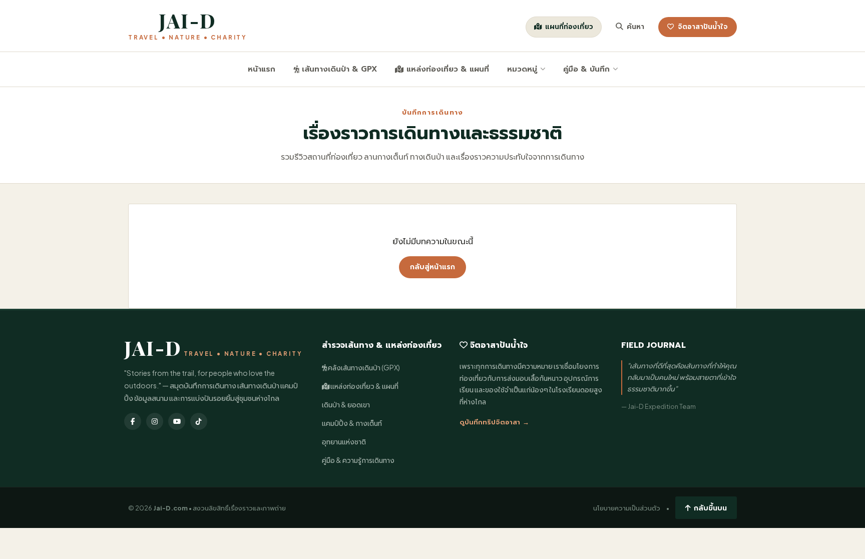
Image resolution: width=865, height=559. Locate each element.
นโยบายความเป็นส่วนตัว (626, 508)
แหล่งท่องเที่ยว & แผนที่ (447, 69)
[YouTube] (176, 421)
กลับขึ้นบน (710, 507)
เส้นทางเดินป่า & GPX (339, 69)
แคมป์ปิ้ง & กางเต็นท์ (352, 423)
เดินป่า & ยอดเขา (346, 404)
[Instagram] (154, 421)
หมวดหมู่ (522, 69)
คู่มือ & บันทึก (586, 69)
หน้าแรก (261, 69)
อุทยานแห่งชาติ (344, 441)
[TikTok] (198, 421)
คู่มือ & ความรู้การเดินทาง (358, 460)
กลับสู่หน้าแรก (432, 267)
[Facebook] (132, 421)
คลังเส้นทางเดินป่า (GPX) (363, 367)
